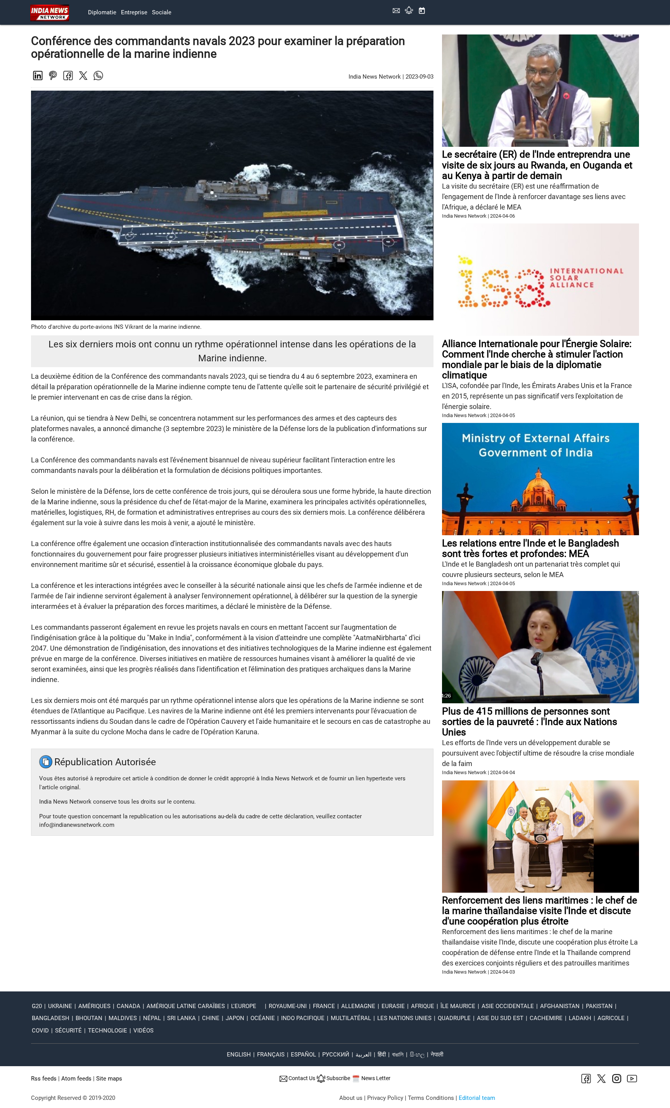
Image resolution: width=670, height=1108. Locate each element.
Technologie (107, 1030)
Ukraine (60, 1006)
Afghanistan (560, 1006)
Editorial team (477, 1097)
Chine (210, 1018)
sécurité (68, 1030)
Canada (128, 1006)
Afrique (422, 1006)
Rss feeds (44, 1078)
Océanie (262, 1018)
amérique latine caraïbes (186, 1006)
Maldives (123, 1018)
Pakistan (599, 1006)
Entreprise (134, 12)
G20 (37, 1006)
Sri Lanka (181, 1018)
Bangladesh (50, 1018)
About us (351, 1097)
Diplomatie (102, 12)
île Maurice (457, 1006)
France (324, 1006)
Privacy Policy (385, 1097)
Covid (40, 1030)
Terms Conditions (431, 1097)
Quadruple (454, 1018)
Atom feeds (76, 1078)
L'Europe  (246, 1006)
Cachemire (546, 1018)
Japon (235, 1018)
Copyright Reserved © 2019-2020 (73, 1097)
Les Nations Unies (404, 1018)
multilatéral (351, 1018)
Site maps (109, 1078)
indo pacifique (303, 1018)
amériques (94, 1006)
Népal (152, 1018)
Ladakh (580, 1018)
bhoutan (89, 1018)
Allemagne (358, 1006)
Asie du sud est (500, 1018)
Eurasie (393, 1006)
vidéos (143, 1030)
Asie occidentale (508, 1006)
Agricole (611, 1018)
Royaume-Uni (288, 1006)
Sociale (161, 12)
